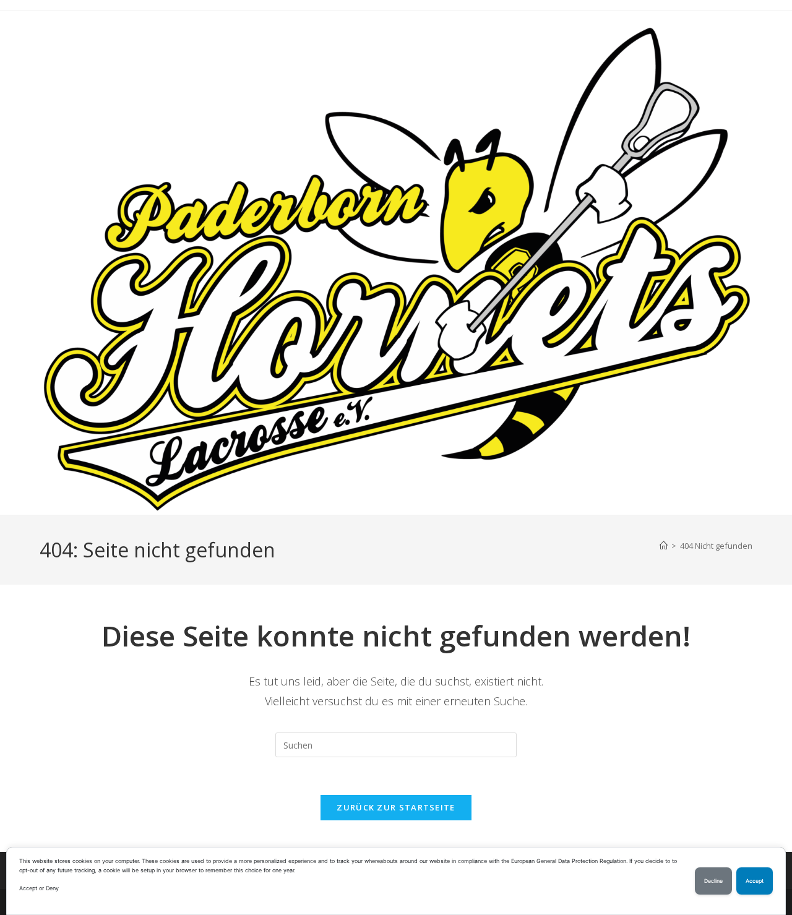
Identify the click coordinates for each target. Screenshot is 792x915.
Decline (713, 881)
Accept (755, 881)
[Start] (664, 545)
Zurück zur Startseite (396, 807)
